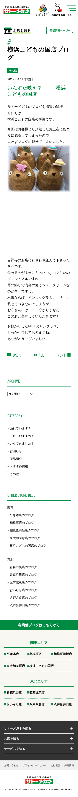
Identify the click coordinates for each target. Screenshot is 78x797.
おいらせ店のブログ (23, 590)
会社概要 (55, 765)
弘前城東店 (37, 692)
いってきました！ (22, 443)
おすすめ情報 (19, 466)
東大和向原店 (16, 666)
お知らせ (16, 451)
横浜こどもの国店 (41, 666)
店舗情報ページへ (60, 30)
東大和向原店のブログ (25, 538)
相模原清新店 (63, 654)
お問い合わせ (11, 765)
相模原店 (35, 654)
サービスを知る (14, 748)
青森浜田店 (14, 692)
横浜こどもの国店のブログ (28, 545)
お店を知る (11, 738)
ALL (41, 354)
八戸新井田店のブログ (25, 605)
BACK (17, 354)
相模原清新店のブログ (25, 530)
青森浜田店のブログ (23, 574)
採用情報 (69, 765)
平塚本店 (13, 654)
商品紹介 (16, 459)
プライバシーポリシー (34, 765)
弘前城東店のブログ (23, 582)
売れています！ (20, 428)
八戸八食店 (37, 704)
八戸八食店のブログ (23, 597)
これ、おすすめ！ (22, 436)
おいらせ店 (14, 704)
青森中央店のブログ (23, 567)
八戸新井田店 (63, 704)
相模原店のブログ (22, 522)
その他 (14, 474)
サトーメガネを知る (17, 728)
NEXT (61, 354)
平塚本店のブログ (22, 515)
